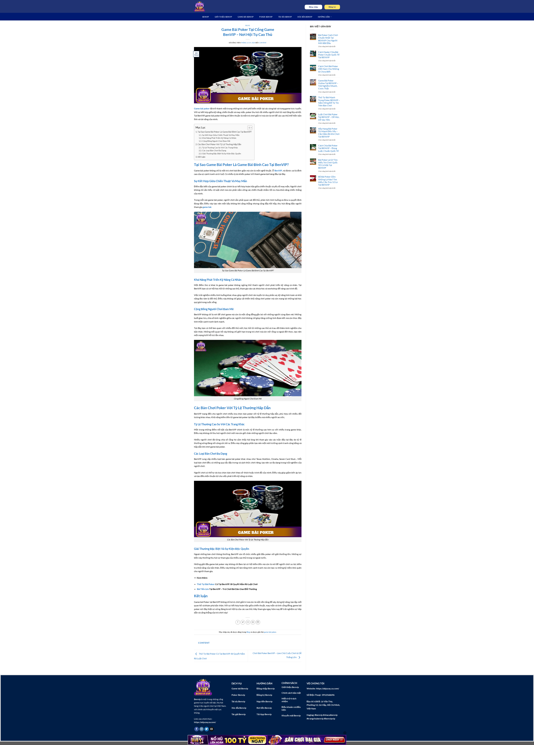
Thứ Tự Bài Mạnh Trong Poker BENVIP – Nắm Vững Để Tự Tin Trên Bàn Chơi (329, 101)
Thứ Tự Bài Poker (206, 584)
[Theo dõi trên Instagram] (201, 729)
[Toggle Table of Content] (248, 127)
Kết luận (201, 157)
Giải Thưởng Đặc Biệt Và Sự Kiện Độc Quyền (221, 153)
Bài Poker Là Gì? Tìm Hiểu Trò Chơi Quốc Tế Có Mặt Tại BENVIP (328, 163)
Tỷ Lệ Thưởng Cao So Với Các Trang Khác (220, 147)
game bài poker (270, 632)
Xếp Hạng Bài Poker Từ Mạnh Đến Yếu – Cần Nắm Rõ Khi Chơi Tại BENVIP (328, 132)
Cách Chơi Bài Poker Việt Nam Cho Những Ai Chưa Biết (328, 69)
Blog (247, 25)
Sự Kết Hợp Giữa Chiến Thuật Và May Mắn (220, 135)
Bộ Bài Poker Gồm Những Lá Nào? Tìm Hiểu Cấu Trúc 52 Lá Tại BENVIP (328, 180)
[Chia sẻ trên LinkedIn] (258, 622)
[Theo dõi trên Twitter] (206, 729)
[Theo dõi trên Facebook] (196, 729)
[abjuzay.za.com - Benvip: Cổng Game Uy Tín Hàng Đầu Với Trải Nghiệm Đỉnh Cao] (199, 6)
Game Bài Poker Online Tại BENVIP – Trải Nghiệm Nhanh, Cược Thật (328, 84)
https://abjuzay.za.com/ (205, 722)
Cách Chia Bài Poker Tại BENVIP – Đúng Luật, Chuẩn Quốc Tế (328, 148)
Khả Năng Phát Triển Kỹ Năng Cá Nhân (219, 138)
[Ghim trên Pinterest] (253, 622)
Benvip (205, 17)
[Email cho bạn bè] (248, 622)
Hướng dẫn (324, 17)
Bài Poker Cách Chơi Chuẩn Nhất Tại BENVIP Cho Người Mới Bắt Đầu (328, 39)
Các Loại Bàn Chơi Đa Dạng (214, 150)
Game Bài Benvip (246, 17)
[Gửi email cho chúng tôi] (211, 729)
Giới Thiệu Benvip (223, 17)
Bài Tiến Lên (203, 589)
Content (262, 43)
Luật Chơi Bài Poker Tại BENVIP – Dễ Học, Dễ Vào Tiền (328, 117)
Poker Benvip (265, 17)
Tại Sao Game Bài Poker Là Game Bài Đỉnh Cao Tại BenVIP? (225, 131)
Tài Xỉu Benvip (285, 17)
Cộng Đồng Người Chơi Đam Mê (216, 141)
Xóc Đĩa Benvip (304, 17)
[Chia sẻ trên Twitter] (242, 622)
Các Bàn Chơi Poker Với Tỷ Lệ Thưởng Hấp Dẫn (219, 144)
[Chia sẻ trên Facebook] (237, 622)
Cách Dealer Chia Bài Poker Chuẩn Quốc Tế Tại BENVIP (328, 55)
